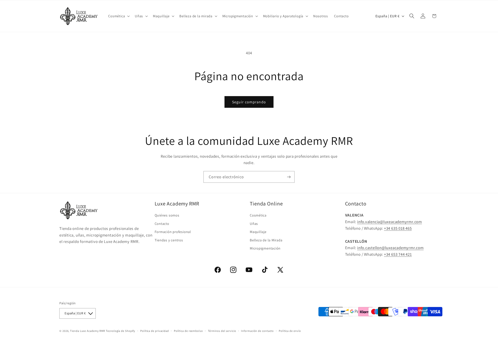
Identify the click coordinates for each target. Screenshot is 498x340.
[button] (118, 16)
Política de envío (290, 330)
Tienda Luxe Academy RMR (87, 330)
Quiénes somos (167, 215)
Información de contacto (257, 330)
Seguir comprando (249, 101)
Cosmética (258, 215)
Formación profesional (173, 231)
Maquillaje (258, 231)
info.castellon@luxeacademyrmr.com (390, 247)
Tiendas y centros (169, 239)
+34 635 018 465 (398, 228)
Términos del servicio (222, 330)
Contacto (162, 223)
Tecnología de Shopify (120, 330)
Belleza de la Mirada (266, 239)
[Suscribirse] (288, 177)
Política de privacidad (154, 330)
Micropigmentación (265, 248)
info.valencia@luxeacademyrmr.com (389, 221)
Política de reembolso (188, 330)
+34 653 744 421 (398, 254)
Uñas (254, 223)
